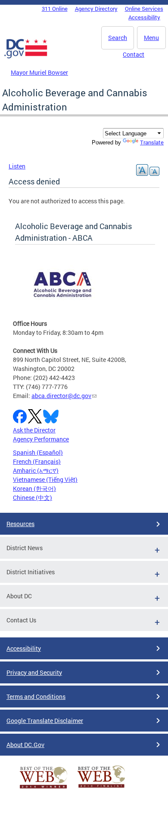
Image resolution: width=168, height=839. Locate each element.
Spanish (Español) (38, 452)
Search (117, 38)
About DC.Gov (25, 745)
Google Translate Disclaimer (44, 721)
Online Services (144, 8)
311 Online (55, 8)
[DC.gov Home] (25, 57)
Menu (151, 38)
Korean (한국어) (34, 488)
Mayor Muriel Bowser (39, 72)
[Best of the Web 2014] (43, 788)
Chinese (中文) (32, 497)
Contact (133, 54)
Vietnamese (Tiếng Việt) (45, 479)
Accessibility (144, 17)
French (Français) (37, 461)
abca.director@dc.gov (61, 396)
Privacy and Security (34, 672)
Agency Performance (41, 439)
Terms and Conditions (35, 696)
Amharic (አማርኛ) (36, 470)
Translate (152, 142)
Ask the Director (34, 430)
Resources (20, 524)
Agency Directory (96, 8)
